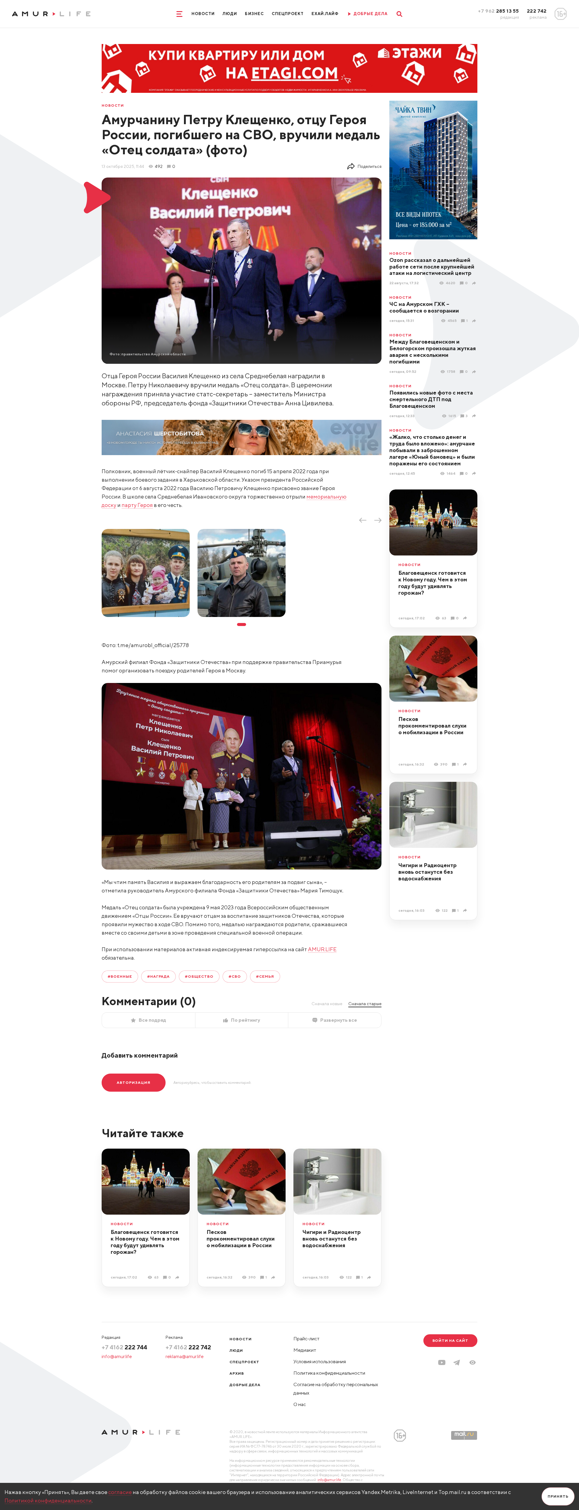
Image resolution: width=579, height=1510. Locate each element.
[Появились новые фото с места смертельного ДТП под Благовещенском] (474, 415)
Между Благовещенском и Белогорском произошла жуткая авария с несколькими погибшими (432, 351)
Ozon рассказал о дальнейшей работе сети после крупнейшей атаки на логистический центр (431, 266)
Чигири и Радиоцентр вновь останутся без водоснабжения (427, 872)
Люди (230, 13)
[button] (472, 1362)
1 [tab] (241, 624)
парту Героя (137, 505)
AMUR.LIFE (322, 949)
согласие (120, 1492)
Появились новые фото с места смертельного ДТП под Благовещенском (431, 399)
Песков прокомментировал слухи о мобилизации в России (432, 725)
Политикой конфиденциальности (48, 1500)
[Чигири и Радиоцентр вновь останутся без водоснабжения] (465, 910)
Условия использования (319, 1361)
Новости (203, 13)
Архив (236, 1373)
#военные (120, 976)
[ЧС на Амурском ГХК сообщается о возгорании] (474, 320)
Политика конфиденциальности (329, 1373)
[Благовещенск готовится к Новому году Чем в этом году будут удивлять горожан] (465, 618)
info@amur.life (117, 1356)
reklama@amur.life (185, 1356)
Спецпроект (288, 13)
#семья (265, 976)
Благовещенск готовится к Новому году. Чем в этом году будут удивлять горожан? (432, 583)
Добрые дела (245, 1385)
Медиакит (304, 1350)
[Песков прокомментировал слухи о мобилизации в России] (465, 764)
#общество (199, 976)
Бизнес (254, 13)
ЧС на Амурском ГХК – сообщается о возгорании (424, 307)
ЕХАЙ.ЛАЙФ (325, 13)
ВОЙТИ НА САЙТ (450, 1340)
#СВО (235, 976)
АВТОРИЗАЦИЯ (133, 1082)
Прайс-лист (306, 1339)
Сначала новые (327, 1003)
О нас (299, 1404)
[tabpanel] (146, 573)
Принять (558, 1496)
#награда (158, 976)
